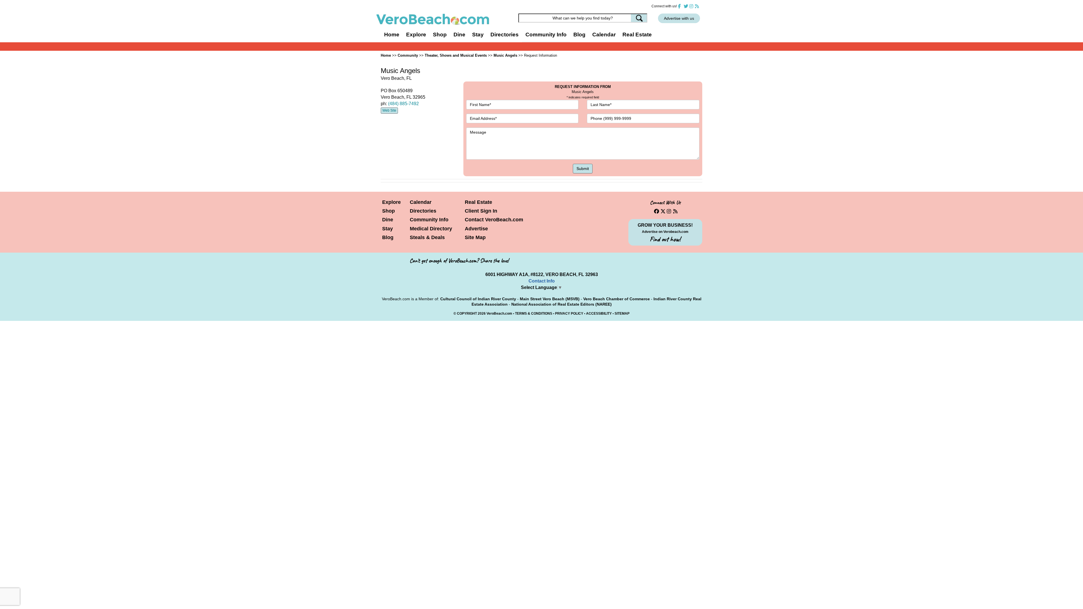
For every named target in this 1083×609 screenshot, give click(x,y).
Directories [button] (504, 34)
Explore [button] (416, 34)
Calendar (604, 34)
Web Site (389, 110)
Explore (391, 202)
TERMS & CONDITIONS (533, 313)
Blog (579, 34)
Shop (388, 211)
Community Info (429, 219)
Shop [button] (440, 34)
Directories (423, 211)
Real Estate (637, 34)
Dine (459, 34)
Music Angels (505, 55)
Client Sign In (481, 211)
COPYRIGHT (467, 313)
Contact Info (542, 281)
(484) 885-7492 (403, 103)
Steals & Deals (427, 237)
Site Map (475, 237)
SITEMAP (622, 313)
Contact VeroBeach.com (494, 219)
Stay (387, 228)
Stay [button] (478, 34)
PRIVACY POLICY (569, 313)
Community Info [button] (546, 34)
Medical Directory (431, 228)
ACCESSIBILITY (599, 313)
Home (391, 34)
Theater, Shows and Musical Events (456, 55)
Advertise (476, 228)
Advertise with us (679, 18)
